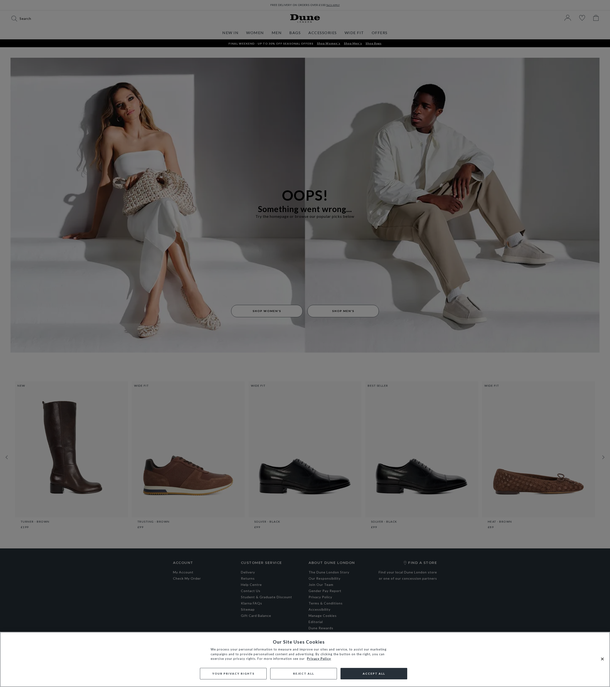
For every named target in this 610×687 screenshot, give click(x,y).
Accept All (374, 673)
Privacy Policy (319, 659)
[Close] (602, 659)
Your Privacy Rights (233, 673)
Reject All (303, 673)
